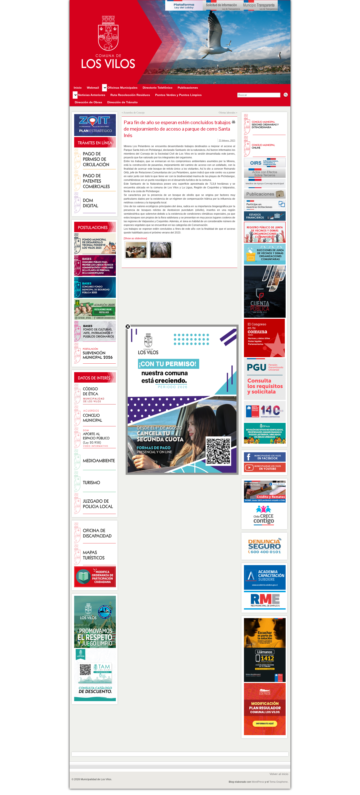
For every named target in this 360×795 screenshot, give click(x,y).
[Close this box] (128, 327)
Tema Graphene (278, 781)
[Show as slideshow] (135, 238)
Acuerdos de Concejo (134, 112)
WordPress (258, 781)
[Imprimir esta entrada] (233, 121)
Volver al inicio (279, 774)
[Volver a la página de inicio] (180, 42)
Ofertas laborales (227, 112)
